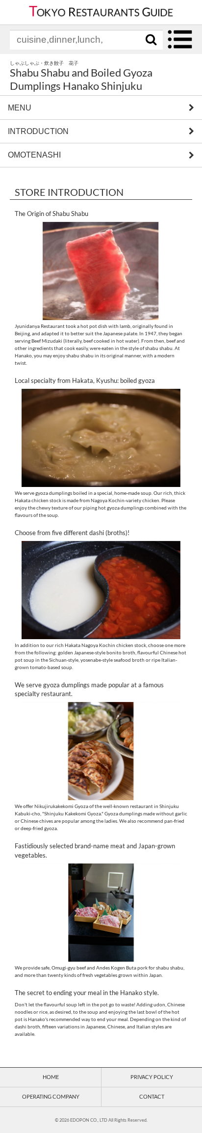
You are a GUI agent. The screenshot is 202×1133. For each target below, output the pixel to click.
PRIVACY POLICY (151, 1077)
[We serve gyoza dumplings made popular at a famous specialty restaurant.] (101, 751)
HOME (51, 1077)
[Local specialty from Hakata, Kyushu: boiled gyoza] (101, 438)
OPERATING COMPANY (50, 1096)
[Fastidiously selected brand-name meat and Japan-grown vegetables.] (101, 912)
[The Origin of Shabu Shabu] (101, 271)
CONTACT (151, 1096)
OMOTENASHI (34, 155)
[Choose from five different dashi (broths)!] (101, 590)
